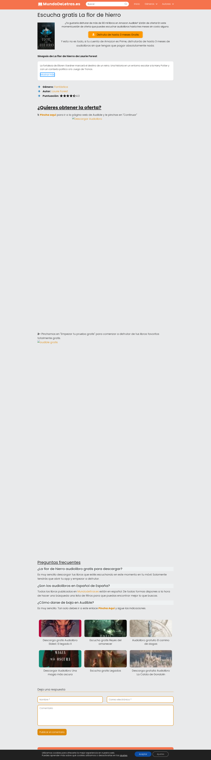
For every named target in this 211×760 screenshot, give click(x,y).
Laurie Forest (60, 91)
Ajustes (160, 754)
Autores (166, 4)
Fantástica (61, 87)
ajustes (123, 755)
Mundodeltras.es (88, 591)
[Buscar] (126, 4)
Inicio (137, 4)
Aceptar (143, 754)
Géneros (149, 4)
